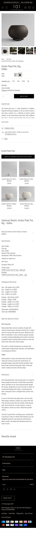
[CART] (33, 7)
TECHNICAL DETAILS (9, 128)
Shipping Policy (19, 513)
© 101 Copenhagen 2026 (7, 504)
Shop (3, 470)
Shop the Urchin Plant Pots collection (18, 157)
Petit (13, 81)
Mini (18, 81)
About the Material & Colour (10, 319)
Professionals (6, 463)
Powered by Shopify (6, 517)
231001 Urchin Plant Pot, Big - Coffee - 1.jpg (14, 275)
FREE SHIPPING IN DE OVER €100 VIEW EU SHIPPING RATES (18, 2)
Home (3, 59)
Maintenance (5, 374)
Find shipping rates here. (11, 134)
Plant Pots (9, 59)
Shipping (4, 90)
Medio (23, 81)
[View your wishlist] (29, 7)
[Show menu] (2, 7)
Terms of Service (29, 513)
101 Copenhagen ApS (8, 457)
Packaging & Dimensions (9, 282)
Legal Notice (4, 513)
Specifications (6, 241)
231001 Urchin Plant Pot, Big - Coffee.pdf (13, 270)
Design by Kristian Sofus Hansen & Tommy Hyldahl (14, 232)
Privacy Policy (12, 513)
